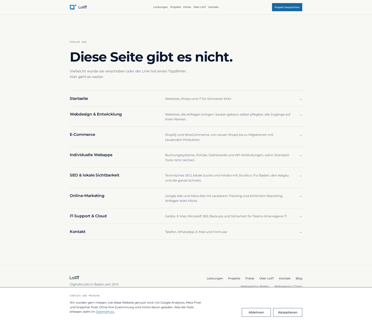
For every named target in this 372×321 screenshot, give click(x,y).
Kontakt (213, 7)
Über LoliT (199, 7)
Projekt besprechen (287, 7)
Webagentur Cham (288, 286)
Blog (299, 278)
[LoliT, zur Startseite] (110, 7)
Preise (187, 7)
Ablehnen (256, 312)
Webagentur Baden (254, 286)
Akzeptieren (287, 312)
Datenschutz (105, 311)
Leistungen (160, 7)
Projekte (175, 7)
